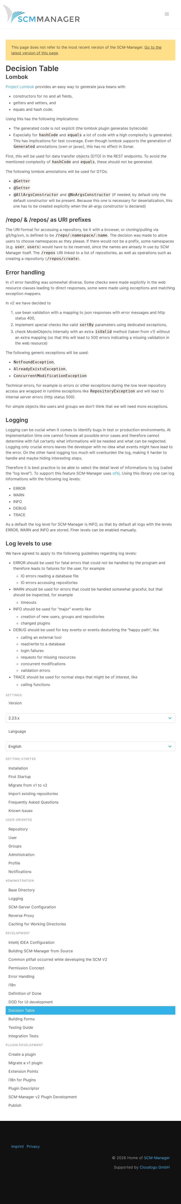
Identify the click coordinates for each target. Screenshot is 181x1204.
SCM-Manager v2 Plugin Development (42, 1096)
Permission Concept (26, 968)
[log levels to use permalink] (3, 543)
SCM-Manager (157, 1157)
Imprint (17, 1146)
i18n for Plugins (22, 1079)
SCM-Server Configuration (32, 907)
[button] (167, 14)
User (12, 837)
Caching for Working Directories (37, 924)
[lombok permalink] (3, 77)
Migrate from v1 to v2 (27, 785)
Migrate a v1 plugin (25, 1062)
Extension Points (23, 1071)
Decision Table (21, 1010)
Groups (14, 846)
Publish (14, 1105)
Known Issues (20, 810)
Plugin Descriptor (23, 1088)
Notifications (19, 871)
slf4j (116, 473)
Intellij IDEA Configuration (31, 942)
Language (17, 731)
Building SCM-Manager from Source (40, 951)
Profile (14, 863)
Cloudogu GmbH (155, 1167)
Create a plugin (22, 1054)
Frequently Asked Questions (33, 802)
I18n (12, 985)
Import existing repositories (33, 793)
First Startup (19, 776)
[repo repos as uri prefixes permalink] (3, 220)
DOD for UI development (30, 1002)
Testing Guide (20, 1027)
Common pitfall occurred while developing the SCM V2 (57, 959)
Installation (18, 768)
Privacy (33, 1146)
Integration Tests (23, 1036)
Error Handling (21, 976)
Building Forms (21, 1019)
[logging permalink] (3, 420)
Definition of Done (24, 993)
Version (15, 703)
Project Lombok (20, 86)
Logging (15, 898)
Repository (18, 829)
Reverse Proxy (21, 915)
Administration (21, 854)
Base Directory (21, 890)
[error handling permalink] (3, 272)
